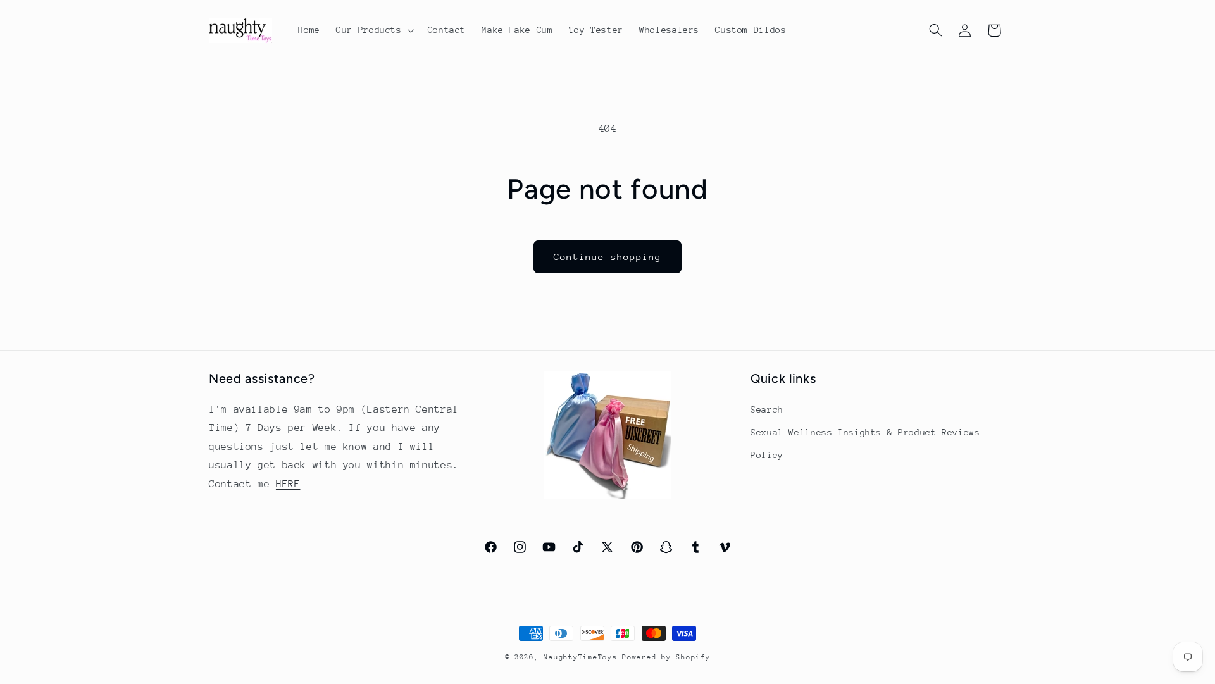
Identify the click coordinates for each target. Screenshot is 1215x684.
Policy (767, 455)
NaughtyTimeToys (580, 657)
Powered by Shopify (666, 657)
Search (767, 409)
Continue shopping (608, 256)
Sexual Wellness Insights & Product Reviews (865, 432)
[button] (374, 30)
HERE (288, 484)
